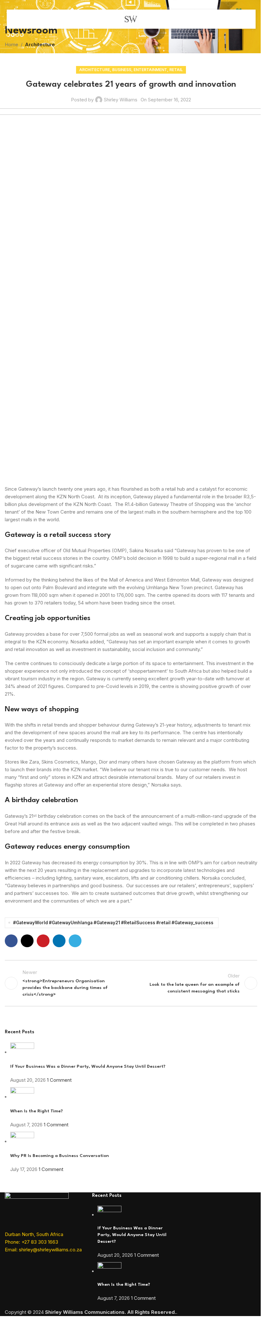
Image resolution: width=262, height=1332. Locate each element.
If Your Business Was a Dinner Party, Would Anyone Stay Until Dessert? (88, 1066)
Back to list (131, 983)
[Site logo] (131, 19)
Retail (176, 69)
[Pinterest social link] (43, 940)
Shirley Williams (120, 100)
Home (11, 44)
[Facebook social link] (11, 940)
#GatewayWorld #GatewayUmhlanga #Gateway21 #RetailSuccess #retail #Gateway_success (113, 922)
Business (121, 69)
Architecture (40, 44)
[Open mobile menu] (19, 19)
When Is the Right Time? (36, 1111)
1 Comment (59, 1080)
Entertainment (150, 69)
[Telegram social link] (75, 940)
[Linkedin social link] (59, 940)
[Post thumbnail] (22, 1052)
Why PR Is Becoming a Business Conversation (59, 1155)
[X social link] (27, 940)
